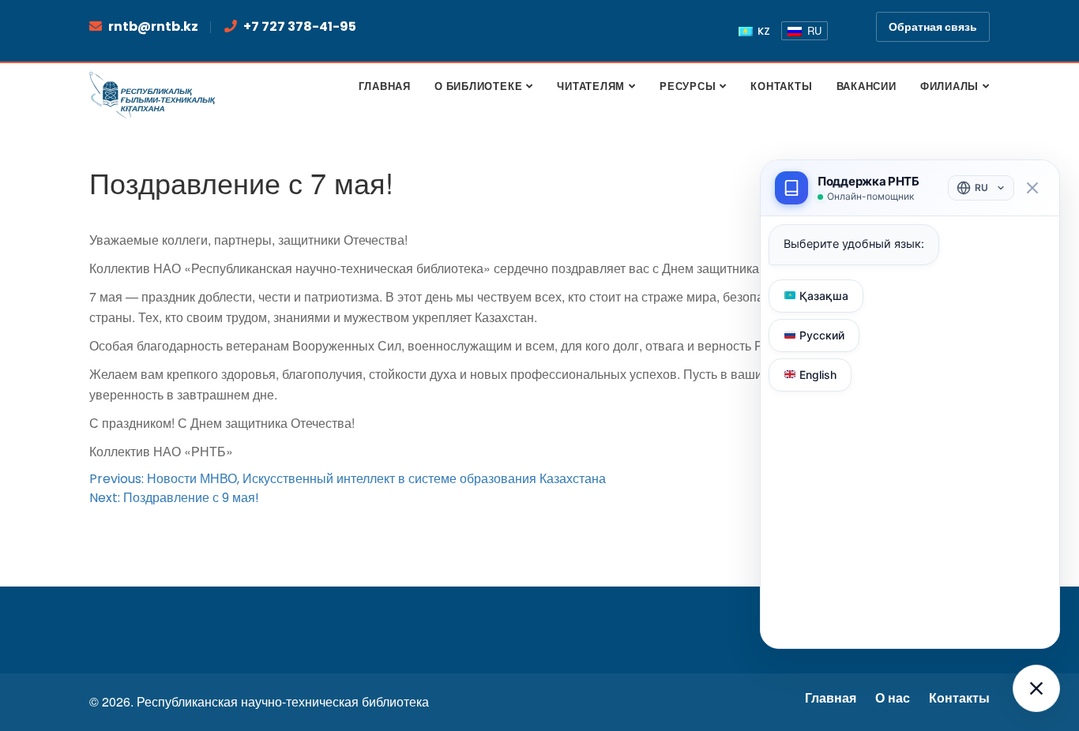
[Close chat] (1032, 188)
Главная (830, 698)
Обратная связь (933, 27)
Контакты (959, 698)
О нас (892, 698)
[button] (1036, 688)
